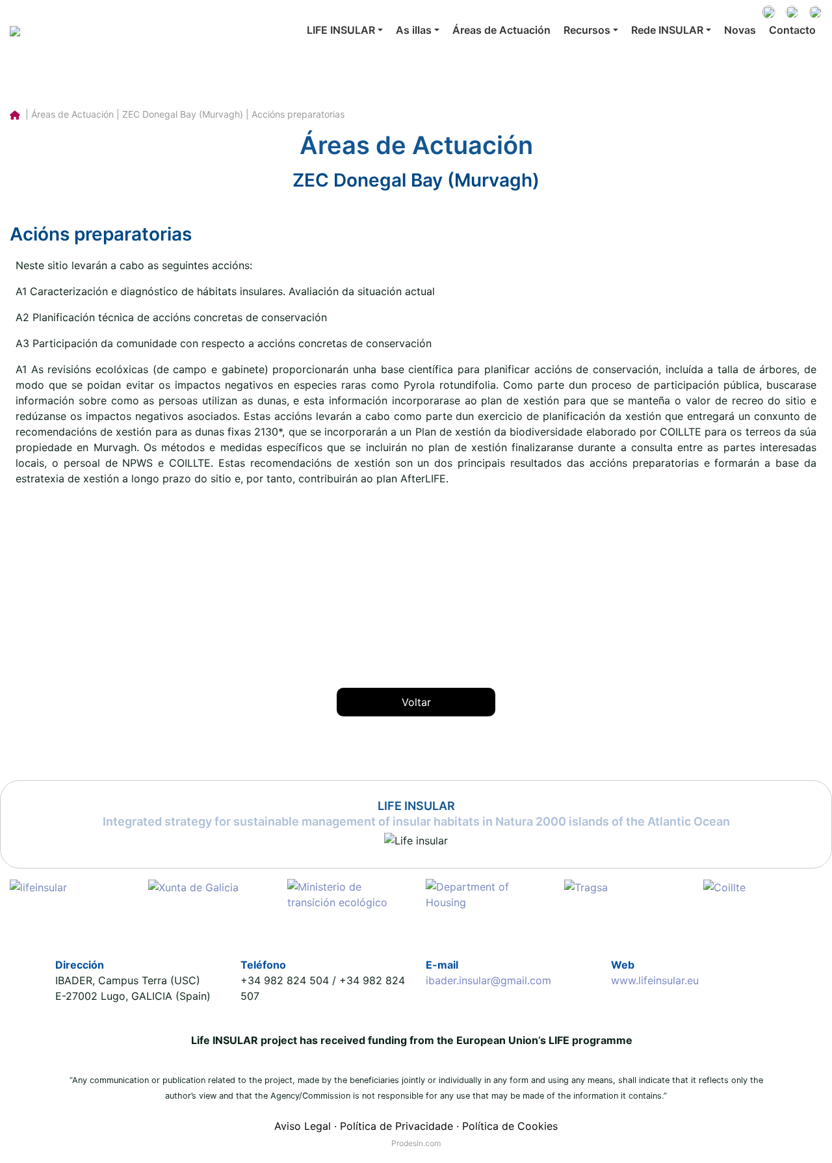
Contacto (792, 29)
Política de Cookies (510, 1125)
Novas (740, 29)
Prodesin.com (416, 1143)
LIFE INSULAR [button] (341, 29)
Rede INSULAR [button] (667, 29)
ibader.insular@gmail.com (488, 980)
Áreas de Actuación (501, 29)
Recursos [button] (587, 29)
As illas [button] (414, 29)
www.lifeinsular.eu (655, 980)
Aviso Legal (302, 1125)
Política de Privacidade (396, 1125)
